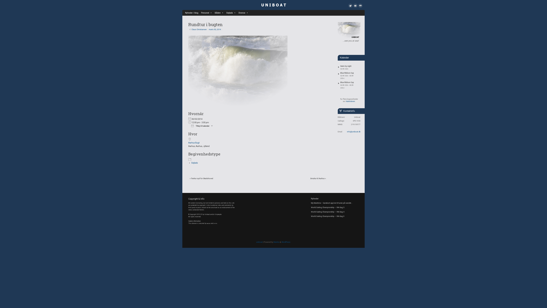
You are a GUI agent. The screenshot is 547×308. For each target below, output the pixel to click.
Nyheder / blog (191, 13)
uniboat (259, 242)
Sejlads (194, 163)
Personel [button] (205, 13)
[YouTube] (355, 6)
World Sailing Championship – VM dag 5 (327, 207)
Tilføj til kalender (202, 126)
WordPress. (286, 242)
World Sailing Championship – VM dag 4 (327, 212)
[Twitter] (350, 6)
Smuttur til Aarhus (318, 178)
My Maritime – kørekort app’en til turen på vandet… (331, 203)
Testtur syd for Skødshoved (201, 178)
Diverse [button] (242, 13)
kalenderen (350, 101)
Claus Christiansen (199, 29)
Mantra (276, 242)
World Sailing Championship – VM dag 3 (327, 216)
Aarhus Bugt (194, 143)
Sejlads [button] (229, 13)
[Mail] (360, 6)
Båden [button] (218, 13)
